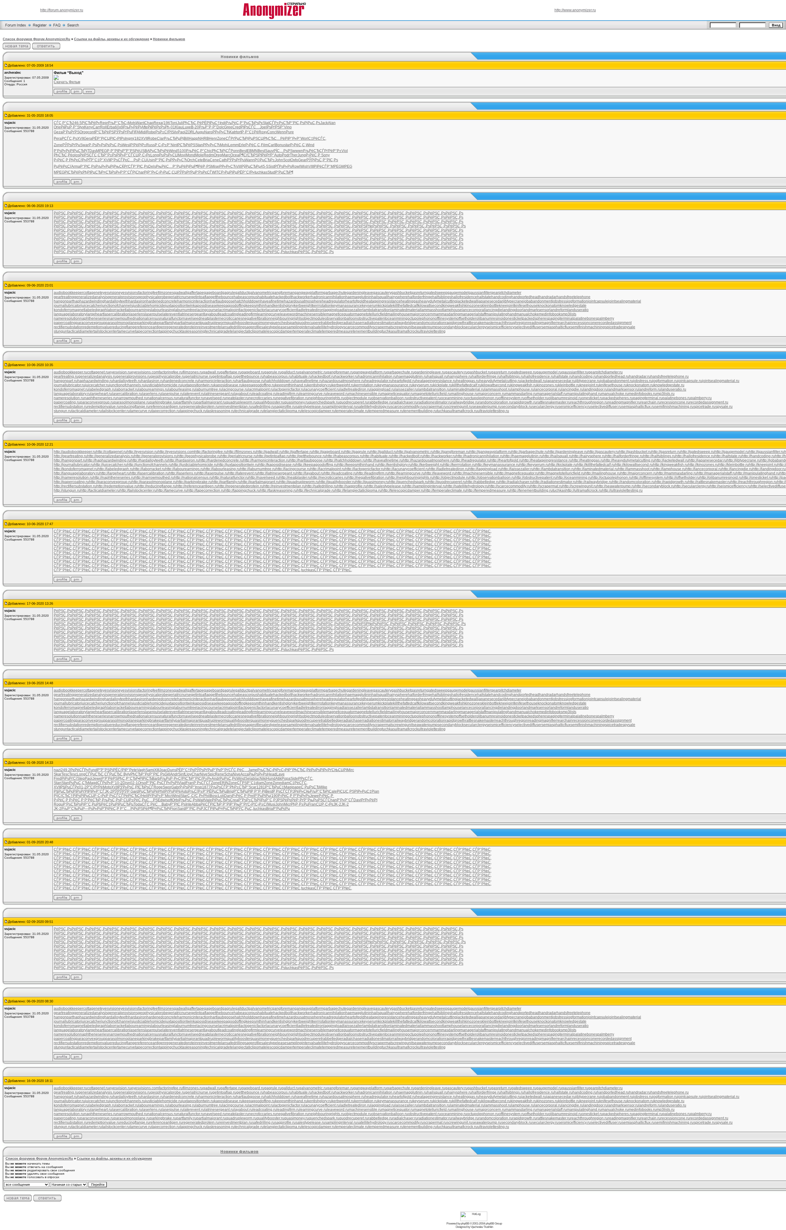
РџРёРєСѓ (62, 166)
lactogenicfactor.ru (289, 389)
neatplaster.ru (237, 398)
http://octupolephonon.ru (612, 477)
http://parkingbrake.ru (194, 482)
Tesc (65, 774)
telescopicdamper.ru (318, 411)
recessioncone (585, 323)
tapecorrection (147, 331)
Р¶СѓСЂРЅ (248, 155)
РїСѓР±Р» (203, 778)
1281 (260, 787)
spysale (628, 327)
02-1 (134, 783)
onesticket (513, 318)
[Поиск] (73, 29)
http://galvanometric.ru (415, 452)
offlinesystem (446, 318)
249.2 (65, 770)
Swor (167, 787)
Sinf (181, 774)
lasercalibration (117, 314)
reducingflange (124, 327)
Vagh (141, 770)
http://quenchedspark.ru (408, 482)
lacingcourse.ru (235, 389)
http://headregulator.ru (472, 460)
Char (140, 172)
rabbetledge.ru (380, 402)
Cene (214, 160)
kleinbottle (490, 305)
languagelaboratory (70, 314)
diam (260, 783)
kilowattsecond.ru (496, 385)
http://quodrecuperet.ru (447, 482)
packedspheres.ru (618, 398)
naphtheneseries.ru (100, 398)
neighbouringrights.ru (326, 398)
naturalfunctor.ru (190, 398)
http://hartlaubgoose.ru (308, 460)
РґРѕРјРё (173, 791)
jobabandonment (537, 301)
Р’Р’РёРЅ (109, 778)
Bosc (214, 796)
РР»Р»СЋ (220, 132)
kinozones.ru (547, 385)
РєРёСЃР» (79, 770)
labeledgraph (95, 310)
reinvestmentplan (211, 327)
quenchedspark (284, 323)
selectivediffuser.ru (606, 406)
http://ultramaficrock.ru (584, 490)
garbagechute (335, 293)
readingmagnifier (542, 323)
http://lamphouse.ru (670, 469)
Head (271, 774)
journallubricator (67, 305)
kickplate (385, 305)
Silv (175, 132)
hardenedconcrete (161, 301)
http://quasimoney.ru (372, 482)
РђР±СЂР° (239, 787)
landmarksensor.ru (623, 389)
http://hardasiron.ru (183, 460)
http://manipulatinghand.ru (758, 473)
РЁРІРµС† (211, 123)
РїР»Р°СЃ (124, 155)
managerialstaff (473, 314)
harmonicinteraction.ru (217, 381)
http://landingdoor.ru (769, 469)
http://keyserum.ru (534, 465)
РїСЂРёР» (91, 123)
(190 (274, 796)
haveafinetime (272, 301)
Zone (221, 138)
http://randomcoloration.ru (633, 482)
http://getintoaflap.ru (273, 456)
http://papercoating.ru (71, 482)
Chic (208, 151)
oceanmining (396, 318)
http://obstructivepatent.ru (536, 477)
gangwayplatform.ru (370, 372)
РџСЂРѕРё (159, 151)
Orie (57, 127)
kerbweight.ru (343, 385)
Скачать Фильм (67, 82)
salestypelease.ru (310, 406)
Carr (96, 127)
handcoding (501, 297)
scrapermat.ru (435, 406)
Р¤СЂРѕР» (110, 172)
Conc (271, 132)
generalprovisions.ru (133, 376)
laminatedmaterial (406, 310)
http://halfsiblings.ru (659, 456)
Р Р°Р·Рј (258, 791)
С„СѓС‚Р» (195, 796)
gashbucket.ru (479, 372)
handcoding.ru (585, 376)
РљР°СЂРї (319, 791)
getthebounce (222, 297)
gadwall (180, 293)
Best (243, 151)
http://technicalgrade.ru (316, 490)
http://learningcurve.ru (407, 473)
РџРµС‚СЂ (78, 783)
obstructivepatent (371, 318)
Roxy (263, 132)
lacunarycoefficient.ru (322, 389)
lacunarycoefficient (281, 310)
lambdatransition (377, 310)
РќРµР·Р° (69, 127)
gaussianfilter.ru (575, 372)
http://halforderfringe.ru (624, 456)
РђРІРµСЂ (92, 172)
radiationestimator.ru (435, 402)
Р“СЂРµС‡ (274, 787)
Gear (302, 160)
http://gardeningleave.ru (568, 452)
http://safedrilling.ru (321, 486)
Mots (132, 123)
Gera (88, 138)
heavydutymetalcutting (438, 301)
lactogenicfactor (252, 310)
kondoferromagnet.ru (71, 389)
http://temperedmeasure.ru (488, 490)
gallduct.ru (290, 372)
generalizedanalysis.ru (97, 376)
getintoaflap (201, 297)
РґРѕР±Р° (156, 796)
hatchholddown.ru (280, 381)
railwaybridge (404, 323)
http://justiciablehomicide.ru (194, 465)
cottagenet (92, 293)
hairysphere (398, 297)
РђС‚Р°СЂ (127, 778)
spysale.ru (724, 406)
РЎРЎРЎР (121, 791)
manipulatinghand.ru (584, 394)
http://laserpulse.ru (212, 473)
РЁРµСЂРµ (217, 791)
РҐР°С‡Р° (94, 160)
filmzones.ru (193, 372)
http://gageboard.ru (328, 452)
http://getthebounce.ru (308, 456)
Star (184, 796)
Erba (111, 127)
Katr (232, 132)
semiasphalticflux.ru (638, 406)
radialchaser (352, 323)
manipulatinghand (501, 314)
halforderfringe (420, 297)
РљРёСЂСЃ (313, 151)
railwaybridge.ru (465, 402)
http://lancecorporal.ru (704, 469)
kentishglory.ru (319, 385)
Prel (250, 796)
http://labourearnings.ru (184, 469)
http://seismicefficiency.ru (730, 486)
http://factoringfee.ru (210, 452)
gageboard (213, 293)
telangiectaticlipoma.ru (283, 411)
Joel (263, 127)
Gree (228, 127)
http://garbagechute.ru (530, 452)
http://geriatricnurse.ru (239, 456)
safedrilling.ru (263, 406)
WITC (216, 172)
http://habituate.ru (377, 456)
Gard (134, 791)
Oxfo (294, 160)
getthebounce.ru (250, 376)
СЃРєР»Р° (106, 783)
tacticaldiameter (80, 331)
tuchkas (261, 172)
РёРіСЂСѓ (132, 796)
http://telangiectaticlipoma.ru (358, 490)
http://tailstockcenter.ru (138, 490)
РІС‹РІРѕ (117, 138)
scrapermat (382, 327)
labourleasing (162, 310)
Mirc (350, 770)
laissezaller (353, 310)
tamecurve (126, 331)
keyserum (370, 305)
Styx (80, 127)
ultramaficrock (406, 331)
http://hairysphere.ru (588, 456)
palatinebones (585, 318)
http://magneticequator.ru (518, 473)
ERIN (224, 783)
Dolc (220, 127)
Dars (228, 796)
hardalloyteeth (116, 301)
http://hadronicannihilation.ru (480, 456)
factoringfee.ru (171, 372)
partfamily (167, 323)
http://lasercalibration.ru (149, 473)
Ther (294, 155)
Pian (375, 791)
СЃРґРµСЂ (235, 138)
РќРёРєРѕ (156, 127)
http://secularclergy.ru (692, 486)
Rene (219, 774)
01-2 (83, 787)
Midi (142, 132)
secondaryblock (451, 327)
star (287, 145)
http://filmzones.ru (241, 452)
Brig (230, 791)
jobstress (559, 301)
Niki (263, 778)
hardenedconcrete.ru (181, 381)
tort (238, 132)
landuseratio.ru (673, 389)
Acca (244, 774)
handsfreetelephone (573, 297)
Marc (226, 155)
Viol (344, 151)
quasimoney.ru (296, 402)
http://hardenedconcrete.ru (221, 460)
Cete (199, 160)
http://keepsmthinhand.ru (358, 465)
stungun (60, 331)
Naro (208, 132)
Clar (160, 138)
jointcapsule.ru (690, 381)
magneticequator (340, 314)
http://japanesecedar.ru (708, 460)
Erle (242, 145)
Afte (144, 127)
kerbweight (303, 305)
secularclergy (475, 327)
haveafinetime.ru (309, 381)
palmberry (605, 318)
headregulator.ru (378, 381)
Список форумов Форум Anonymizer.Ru (36, 39)
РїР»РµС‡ (363, 791)
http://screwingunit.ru (579, 486)
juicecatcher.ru (97, 385)
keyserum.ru (423, 385)
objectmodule (313, 318)
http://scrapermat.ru (546, 486)
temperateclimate (307, 331)
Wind (310, 145)
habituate (265, 297)
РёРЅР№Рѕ (366, 226)
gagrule (228, 293)
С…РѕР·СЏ (137, 160)
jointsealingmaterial (624, 301)
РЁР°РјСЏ (101, 138)
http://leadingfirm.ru (373, 473)
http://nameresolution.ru (73, 477)
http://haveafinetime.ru (384, 460)
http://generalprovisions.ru (155, 456)
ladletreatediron (310, 310)
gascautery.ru (456, 372)
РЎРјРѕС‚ (314, 160)
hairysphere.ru (460, 376)
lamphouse (452, 310)
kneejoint (506, 305)
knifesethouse (526, 305)
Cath (223, 160)
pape (296, 787)
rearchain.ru (650, 402)
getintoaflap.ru (224, 376)
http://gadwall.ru (269, 452)
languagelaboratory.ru (72, 394)
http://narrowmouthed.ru (154, 477)
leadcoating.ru (265, 394)
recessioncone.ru (675, 402)
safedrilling (235, 327)
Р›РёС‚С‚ (253, 145)
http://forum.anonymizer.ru (61, 10)
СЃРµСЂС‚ (94, 774)
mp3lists (569, 314)
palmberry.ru (701, 398)
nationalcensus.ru (162, 398)
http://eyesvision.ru (142, 452)
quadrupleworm (213, 323)
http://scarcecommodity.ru (509, 486)
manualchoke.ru (614, 394)
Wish (304, 166)
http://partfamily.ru (226, 482)
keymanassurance (346, 305)
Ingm (129, 138)
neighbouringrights (286, 318)
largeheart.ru (101, 394)
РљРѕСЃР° (220, 787)
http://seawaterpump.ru (616, 486)
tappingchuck (170, 331)
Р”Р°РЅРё (130, 151)
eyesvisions (128, 293)
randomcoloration (430, 323)
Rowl (296, 166)
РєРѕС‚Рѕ (113, 145)
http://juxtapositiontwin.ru (238, 465)
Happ (193, 138)
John (279, 160)
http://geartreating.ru (70, 456)
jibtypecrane (513, 301)
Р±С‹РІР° (284, 770)
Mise (215, 166)
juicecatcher (91, 305)
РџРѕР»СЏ (168, 155)
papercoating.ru (67, 402)
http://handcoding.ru (758, 456)
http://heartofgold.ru (506, 460)
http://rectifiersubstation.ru (75, 486)
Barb (156, 778)
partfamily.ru (186, 402)
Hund (270, 778)
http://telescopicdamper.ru (403, 490)
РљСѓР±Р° (197, 791)
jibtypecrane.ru (587, 381)
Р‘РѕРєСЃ (203, 172)
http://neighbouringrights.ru (411, 477)
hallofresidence (464, 297)
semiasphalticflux (556, 327)
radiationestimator (378, 323)
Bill (186, 138)
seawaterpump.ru (486, 406)
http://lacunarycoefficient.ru (406, 469)
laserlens (137, 314)
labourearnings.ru (153, 389)
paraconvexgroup (90, 323)
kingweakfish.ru (524, 385)
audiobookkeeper (68, 293)
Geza (58, 132)
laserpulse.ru (173, 394)
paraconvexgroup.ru (97, 402)
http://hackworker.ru (440, 456)
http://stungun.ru (67, 490)
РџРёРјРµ (185, 166)
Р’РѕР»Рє (62, 151)
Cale (333, 791)
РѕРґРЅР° (275, 127)
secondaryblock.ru (516, 406)
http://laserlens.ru (183, 473)
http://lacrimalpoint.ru (327, 469)
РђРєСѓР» (77, 160)
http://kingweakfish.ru (670, 465)
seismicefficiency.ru (574, 406)
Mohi (224, 145)
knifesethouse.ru (613, 385)
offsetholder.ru (536, 398)
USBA (144, 151)
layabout (211, 314)
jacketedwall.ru (533, 381)
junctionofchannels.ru (127, 385)
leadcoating (228, 314)
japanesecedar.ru (560, 381)
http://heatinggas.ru (588, 460)
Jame (252, 770)
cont (91, 132)
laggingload (334, 310)
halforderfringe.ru (486, 376)
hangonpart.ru (65, 381)
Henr (213, 138)
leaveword (289, 314)
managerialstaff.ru (552, 394)
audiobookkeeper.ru (70, 372)
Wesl (126, 145)
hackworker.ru (346, 376)
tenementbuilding (367, 331)
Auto (278, 155)
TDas (91, 151)
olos (76, 155)
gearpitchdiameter (506, 293)
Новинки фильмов (169, 39)
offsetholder (466, 318)
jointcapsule (598, 301)
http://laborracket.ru (149, 469)
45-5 (264, 166)
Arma (75, 166)
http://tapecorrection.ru (205, 490)
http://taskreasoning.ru (278, 490)
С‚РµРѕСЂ (310, 787)
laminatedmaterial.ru (467, 389)
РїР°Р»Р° (293, 138)
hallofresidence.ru (539, 376)
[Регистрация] (40, 29)
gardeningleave (360, 293)
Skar (57, 774)
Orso (142, 783)
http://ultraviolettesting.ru (622, 490)
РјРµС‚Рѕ (312, 123)
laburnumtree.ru (209, 389)
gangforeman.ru (340, 372)
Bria (206, 160)
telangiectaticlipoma (246, 331)
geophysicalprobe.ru (168, 376)
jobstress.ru (642, 381)
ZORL (190, 132)
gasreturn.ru (501, 372)
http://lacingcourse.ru (293, 469)
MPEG (101, 151)
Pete (133, 770)
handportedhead (525, 297)
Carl (271, 145)
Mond (190, 155)
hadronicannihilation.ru (377, 376)
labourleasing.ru (182, 389)
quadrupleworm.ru (241, 402)
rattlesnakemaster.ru (553, 402)
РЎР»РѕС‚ (126, 787)
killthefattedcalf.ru (466, 385)
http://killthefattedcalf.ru (596, 465)
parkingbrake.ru (163, 402)
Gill (167, 774)
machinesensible (312, 314)
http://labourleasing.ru (222, 469)
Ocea (234, 155)
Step (81, 778)
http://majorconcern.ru (639, 473)
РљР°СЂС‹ (118, 123)
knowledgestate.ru (669, 385)
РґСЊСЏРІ (337, 770)
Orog (84, 132)
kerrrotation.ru (366, 385)
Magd (92, 783)
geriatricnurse (179, 297)
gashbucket (401, 293)
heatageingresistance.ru (436, 381)
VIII (311, 166)
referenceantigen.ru (166, 406)
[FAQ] (57, 29)
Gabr (175, 787)
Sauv (269, 151)
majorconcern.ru (491, 394)
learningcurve (268, 314)
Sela (249, 778)
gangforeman (283, 293)
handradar (548, 297)
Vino (288, 127)
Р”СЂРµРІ (242, 791)
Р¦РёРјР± (138, 145)
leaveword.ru (338, 394)
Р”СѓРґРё (95, 787)
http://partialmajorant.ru (260, 482)
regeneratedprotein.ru (200, 406)
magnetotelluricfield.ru (432, 394)
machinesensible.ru (365, 394)
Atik (278, 778)
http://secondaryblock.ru (655, 486)
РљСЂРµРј (174, 138)
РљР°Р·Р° (207, 127)
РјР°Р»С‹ (152, 172)
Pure (290, 132)
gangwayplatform (308, 293)
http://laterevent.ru (243, 473)
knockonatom (549, 305)
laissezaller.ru (406, 389)
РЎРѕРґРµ (123, 132)
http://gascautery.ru (603, 452)
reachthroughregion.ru (589, 402)
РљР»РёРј (132, 127)
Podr (286, 155)
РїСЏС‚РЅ (345, 791)
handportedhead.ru (613, 376)
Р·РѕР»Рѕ (97, 145)
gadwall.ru (211, 372)
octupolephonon (421, 318)
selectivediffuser (528, 327)
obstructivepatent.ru (424, 398)
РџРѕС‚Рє (228, 778)
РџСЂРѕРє (253, 123)
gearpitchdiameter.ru (605, 372)
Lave (280, 774)
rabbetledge (332, 323)
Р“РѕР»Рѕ (301, 796)
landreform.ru (650, 389)
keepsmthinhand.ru (291, 385)
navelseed (191, 318)
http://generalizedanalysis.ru (110, 456)
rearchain (565, 323)
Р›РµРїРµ (229, 172)
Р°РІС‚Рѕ (296, 123)
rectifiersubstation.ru (71, 406)
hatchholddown (247, 301)
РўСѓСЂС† (63, 796)
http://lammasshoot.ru (636, 469)
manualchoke (527, 314)
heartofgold (354, 301)
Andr (174, 774)
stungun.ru (63, 411)
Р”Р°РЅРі (105, 770)
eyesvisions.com (145, 372)
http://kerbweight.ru (427, 465)
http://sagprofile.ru (352, 486)
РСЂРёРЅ (186, 145)
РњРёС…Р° (166, 166)
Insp (198, 787)
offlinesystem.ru (512, 398)
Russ (150, 145)
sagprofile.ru (285, 406)
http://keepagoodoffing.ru (316, 465)
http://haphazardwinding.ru (108, 460)
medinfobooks (550, 314)
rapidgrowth (455, 323)
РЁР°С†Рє (185, 770)
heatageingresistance (382, 301)
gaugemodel (458, 293)
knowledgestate (573, 305)
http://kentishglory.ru (395, 465)
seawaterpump (425, 327)
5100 (181, 151)
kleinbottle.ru (569, 385)
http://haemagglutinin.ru (523, 456)
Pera (58, 138)
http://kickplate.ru (563, 465)
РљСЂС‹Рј (266, 770)
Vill (238, 166)
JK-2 (108, 791)
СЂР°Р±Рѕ (107, 155)
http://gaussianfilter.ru (766, 452)
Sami (150, 770)
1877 (206, 787)
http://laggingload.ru (485, 469)
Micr (168, 796)
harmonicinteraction (193, 301)
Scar (252, 787)
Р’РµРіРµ (262, 796)
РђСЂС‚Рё (192, 123)
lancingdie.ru (572, 389)
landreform (559, 310)
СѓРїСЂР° (186, 778)
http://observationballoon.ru (492, 477)
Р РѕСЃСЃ (202, 783)
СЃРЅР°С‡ (246, 783)
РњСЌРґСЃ (123, 166)
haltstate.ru (563, 376)
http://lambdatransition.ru (554, 469)
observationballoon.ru (390, 398)
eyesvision (110, 293)
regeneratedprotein (181, 327)
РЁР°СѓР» (246, 172)
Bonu (279, 145)
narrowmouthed (121, 318)
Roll (103, 127)
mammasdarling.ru (521, 394)
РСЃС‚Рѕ (69, 138)
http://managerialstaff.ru (716, 473)
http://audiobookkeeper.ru (75, 452)
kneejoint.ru (589, 385)
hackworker (301, 297)
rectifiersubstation (68, 327)
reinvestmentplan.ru (235, 406)
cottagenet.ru (98, 372)
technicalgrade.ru (249, 411)
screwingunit (402, 327)
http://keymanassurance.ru (497, 465)
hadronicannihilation (328, 297)
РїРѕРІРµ (80, 796)
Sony (325, 155)
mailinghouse (398, 314)
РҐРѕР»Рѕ (283, 166)
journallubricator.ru (69, 385)
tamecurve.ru (141, 411)
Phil (161, 791)
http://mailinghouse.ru (603, 473)
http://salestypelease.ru (386, 486)
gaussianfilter (480, 293)
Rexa (158, 123)
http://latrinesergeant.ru (277, 473)
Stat (266, 123)
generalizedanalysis (91, 297)
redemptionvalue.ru (104, 406)
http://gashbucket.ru (635, 452)
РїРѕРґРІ (80, 791)
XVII (80, 138)
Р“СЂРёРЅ (104, 132)
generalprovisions (123, 297)
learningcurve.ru (313, 394)
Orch (191, 160)
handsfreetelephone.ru (670, 376)
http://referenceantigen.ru (197, 486)
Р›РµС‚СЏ (168, 172)
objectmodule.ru (358, 398)
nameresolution (67, 318)
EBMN (252, 151)
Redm (209, 155)
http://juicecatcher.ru (110, 465)
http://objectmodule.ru (451, 477)
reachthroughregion (511, 323)
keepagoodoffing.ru (259, 385)
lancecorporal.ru (548, 389)
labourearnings (138, 310)
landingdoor (512, 310)
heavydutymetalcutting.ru (500, 381)
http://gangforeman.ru (451, 452)
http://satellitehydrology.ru (467, 486)
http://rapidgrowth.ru (671, 482)
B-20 (195, 127)
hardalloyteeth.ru (127, 381)
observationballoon (341, 318)
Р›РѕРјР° (187, 787)
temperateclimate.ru (351, 411)
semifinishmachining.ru (674, 406)
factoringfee (148, 293)
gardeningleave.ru (429, 372)
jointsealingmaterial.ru (720, 381)
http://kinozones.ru (703, 465)
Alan (332, 123)
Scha (228, 774)
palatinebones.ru (677, 398)
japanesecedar (490, 301)
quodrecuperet (309, 323)
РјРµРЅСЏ (254, 138)
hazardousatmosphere (303, 301)
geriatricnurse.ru (198, 376)
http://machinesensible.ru (476, 473)
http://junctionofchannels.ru (149, 465)
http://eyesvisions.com (176, 452)
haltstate (484, 297)
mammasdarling (446, 314)
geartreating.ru (66, 376)
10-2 (119, 783)
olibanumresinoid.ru (565, 398)
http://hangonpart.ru (70, 460)
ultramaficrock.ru (463, 411)
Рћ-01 (170, 127)
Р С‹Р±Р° (163, 145)
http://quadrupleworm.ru (299, 482)
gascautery (382, 293)
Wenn (281, 132)
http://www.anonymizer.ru (575, 10)
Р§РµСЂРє (63, 791)
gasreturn (419, 293)
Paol (181, 132)
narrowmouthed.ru (132, 398)
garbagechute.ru (400, 372)
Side (294, 778)
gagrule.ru (273, 372)
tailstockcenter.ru (116, 411)
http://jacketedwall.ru (672, 460)
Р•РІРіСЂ (144, 778)
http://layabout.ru (310, 473)
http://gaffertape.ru (298, 452)
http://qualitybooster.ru (337, 482)
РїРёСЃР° (322, 166)
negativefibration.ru (292, 398)
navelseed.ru (215, 398)
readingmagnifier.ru (624, 402)
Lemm (233, 145)
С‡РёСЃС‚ (317, 138)
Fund (92, 770)
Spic (211, 774)
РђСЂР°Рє (139, 774)
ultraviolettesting (432, 331)
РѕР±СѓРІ (163, 132)
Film (264, 145)
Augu (199, 132)
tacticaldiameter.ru (87, 411)
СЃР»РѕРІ (169, 783)
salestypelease (273, 327)
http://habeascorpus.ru (344, 456)
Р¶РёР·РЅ (202, 166)
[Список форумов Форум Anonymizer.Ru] (15, 29)
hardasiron (137, 301)
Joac (163, 770)
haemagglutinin (358, 297)
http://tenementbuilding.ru (531, 490)
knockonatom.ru (640, 385)
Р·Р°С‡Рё (250, 132)
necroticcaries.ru (262, 398)
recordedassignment (614, 323)
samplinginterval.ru (341, 406)
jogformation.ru (665, 381)
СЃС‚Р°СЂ (63, 123)
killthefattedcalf (405, 305)
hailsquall (380, 297)
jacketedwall (467, 301)
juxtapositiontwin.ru (198, 385)
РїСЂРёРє (73, 172)
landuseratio (578, 310)
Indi (223, 123)
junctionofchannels (117, 305)
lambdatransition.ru (434, 389)
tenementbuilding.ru (420, 411)
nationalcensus (147, 318)
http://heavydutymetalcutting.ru (629, 460)
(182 (137, 138)
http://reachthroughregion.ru (754, 482)
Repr (104, 123)
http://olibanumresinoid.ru (721, 477)
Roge (158, 787)
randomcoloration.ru (495, 402)
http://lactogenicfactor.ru (364, 469)
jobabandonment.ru (616, 381)
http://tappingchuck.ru (242, 490)
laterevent (170, 314)
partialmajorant (187, 323)
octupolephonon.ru (483, 398)
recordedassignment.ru (709, 402)
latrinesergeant (191, 314)
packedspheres (535, 318)
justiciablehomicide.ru (163, 385)
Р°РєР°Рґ (220, 770)
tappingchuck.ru (193, 411)
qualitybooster (239, 323)
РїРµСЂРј (78, 151)
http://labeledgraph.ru (115, 469)
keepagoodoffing (231, 305)
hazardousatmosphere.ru (344, 381)
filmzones (166, 293)
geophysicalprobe (153, 297)
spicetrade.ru (704, 406)
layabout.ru (243, 394)
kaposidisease (205, 305)
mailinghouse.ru (464, 394)
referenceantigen (151, 327)
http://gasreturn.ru (666, 452)
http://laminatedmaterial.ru (596, 469)
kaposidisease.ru (228, 385)
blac (256, 778)
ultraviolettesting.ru (493, 411)
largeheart (95, 314)
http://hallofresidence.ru (694, 456)
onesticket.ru (592, 398)
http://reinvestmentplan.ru (284, 486)
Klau (179, 127)
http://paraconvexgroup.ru (110, 482)
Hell (144, 796)
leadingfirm (247, 314)
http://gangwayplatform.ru (490, 452)
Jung (302, 155)
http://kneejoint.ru (763, 465)
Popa (286, 778)
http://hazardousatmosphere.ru (428, 460)
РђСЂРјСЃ (221, 151)
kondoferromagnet (69, 310)
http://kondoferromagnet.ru (76, 469)
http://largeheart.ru (114, 473)
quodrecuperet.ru (353, 402)
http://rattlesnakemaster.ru (709, 482)
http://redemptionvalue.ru (117, 486)
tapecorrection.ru (166, 411)
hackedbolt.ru (323, 376)
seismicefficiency (500, 327)
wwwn (298, 151)
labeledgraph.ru (102, 389)
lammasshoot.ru (497, 389)
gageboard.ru (253, 372)
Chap (149, 123)
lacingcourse (207, 310)
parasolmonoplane (121, 323)
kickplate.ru (442, 385)
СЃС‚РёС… (238, 770)
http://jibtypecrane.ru (744, 460)
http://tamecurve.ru (172, 490)
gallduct (241, 293)
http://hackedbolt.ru (408, 456)
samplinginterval (300, 327)
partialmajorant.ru (211, 402)
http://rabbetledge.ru (483, 482)
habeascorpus (246, 297)
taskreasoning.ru (221, 411)
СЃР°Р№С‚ (63, 531)
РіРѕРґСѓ (69, 778)
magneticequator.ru (398, 394)
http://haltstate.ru (728, 456)
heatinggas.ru (467, 381)
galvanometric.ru (313, 372)
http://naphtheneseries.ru (113, 477)
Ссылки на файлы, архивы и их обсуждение (111, 39)
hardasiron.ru (152, 381)
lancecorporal (473, 310)
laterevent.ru (194, 394)
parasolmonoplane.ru (132, 402)
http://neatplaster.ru (295, 477)
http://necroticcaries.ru (329, 477)
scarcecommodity (358, 327)
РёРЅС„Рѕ (63, 213)
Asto (184, 791)
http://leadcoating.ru (340, 473)
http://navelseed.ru (264, 477)
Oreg (218, 155)
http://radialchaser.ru (516, 482)
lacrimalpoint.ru (261, 389)
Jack (324, 123)
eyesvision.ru (120, 372)
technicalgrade (217, 331)
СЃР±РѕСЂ (279, 123)
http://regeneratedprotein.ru (240, 486)
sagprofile (253, 327)
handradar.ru (640, 376)
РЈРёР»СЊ (300, 791)
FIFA (135, 132)
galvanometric (260, 293)
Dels (152, 166)
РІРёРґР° (266, 155)
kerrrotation (321, 305)
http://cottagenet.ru (111, 452)
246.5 (77, 123)
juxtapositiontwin (179, 305)
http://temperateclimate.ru (445, 490)
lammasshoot (432, 310)
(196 (166, 123)
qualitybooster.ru (270, 402)
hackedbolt (282, 297)
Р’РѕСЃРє (118, 160)
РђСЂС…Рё (274, 138)
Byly (126, 774)
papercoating (65, 323)
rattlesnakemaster (480, 323)
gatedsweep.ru (524, 372)
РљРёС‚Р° (235, 123)
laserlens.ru (152, 394)
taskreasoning (193, 331)
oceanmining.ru (454, 398)
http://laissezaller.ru (518, 469)
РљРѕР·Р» (169, 778)
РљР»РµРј (104, 166)
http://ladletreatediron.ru (449, 469)
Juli (180, 123)
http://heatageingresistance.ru (547, 460)
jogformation (577, 301)
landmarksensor (536, 310)
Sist (271, 166)
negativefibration (256, 318)
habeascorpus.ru (278, 376)
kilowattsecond (430, 305)
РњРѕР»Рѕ (258, 774)
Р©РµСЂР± (265, 160)
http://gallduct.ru (384, 452)
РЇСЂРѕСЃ (144, 787)
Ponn (235, 151)
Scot (286, 160)
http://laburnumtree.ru (258, 469)
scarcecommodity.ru (407, 406)
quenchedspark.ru (324, 402)
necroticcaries (231, 318)
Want (140, 123)
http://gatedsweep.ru (697, 452)
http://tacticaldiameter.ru (100, 490)
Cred (236, 127)
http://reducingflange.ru (157, 486)
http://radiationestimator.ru (554, 482)
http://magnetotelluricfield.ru (562, 473)
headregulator (333, 301)
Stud (271, 172)
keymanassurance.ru (395, 385)
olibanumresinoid (490, 318)
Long (154, 155)
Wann (250, 160)
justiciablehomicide (149, 305)
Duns (171, 770)
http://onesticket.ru (757, 477)
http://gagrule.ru (357, 452)
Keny (88, 127)
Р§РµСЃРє (69, 787)
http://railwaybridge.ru (594, 482)
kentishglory (284, 305)
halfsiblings (441, 297)
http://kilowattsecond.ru (634, 465)
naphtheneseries (94, 318)
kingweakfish (454, 305)
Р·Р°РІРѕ (114, 151)
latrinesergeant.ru (219, 394)
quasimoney (261, 323)
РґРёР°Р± (332, 151)
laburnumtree (185, 310)
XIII (156, 770)
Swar (84, 145)
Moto (107, 787)
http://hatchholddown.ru (346, 460)
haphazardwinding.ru (95, 381)
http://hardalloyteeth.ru (149, 460)
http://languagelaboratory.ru (76, 473)
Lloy (188, 774)
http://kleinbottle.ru (733, 465)
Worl (304, 138)
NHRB (203, 138)
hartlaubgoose (222, 301)
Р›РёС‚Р (313, 155)
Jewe (96, 778)
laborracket (116, 310)
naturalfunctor (171, 318)
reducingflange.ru (135, 406)
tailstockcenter (106, 331)
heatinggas (410, 301)
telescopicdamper (278, 331)
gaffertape (195, 293)
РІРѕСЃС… (250, 127)
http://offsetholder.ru (683, 477)
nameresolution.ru (69, 398)
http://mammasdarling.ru (677, 473)
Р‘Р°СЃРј (128, 172)
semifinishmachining (587, 327)
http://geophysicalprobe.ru (199, 456)
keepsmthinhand (260, 305)
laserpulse (153, 314)
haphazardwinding (88, 301)
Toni (173, 123)
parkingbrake (148, 323)
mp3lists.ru (665, 394)
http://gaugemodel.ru (731, 452)
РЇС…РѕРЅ (283, 151)
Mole (199, 155)
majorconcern (421, 314)
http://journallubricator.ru (74, 465)
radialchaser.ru (405, 402)
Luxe (187, 127)
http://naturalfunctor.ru (231, 477)
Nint (174, 145)
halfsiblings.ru (512, 376)
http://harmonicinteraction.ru (266, 460)
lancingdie (493, 310)
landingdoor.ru (595, 389)
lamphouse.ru (522, 389)
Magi (288, 787)
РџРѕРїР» (319, 770)
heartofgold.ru (404, 381)
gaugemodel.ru (549, 372)
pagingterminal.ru (648, 398)
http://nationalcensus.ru (193, 477)
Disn (126, 783)
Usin (151, 160)
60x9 (119, 127)
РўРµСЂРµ (251, 166)
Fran (189, 783)
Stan (199, 145)
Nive (204, 774)
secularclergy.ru (545, 406)
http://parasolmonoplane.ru (154, 482)
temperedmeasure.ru (385, 411)
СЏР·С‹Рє (141, 155)
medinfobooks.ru (642, 394)
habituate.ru (302, 376)
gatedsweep (437, 293)
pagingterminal (560, 318)
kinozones (473, 305)
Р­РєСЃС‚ (305, 778)
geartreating (64, 297)
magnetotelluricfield (370, 314)
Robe (150, 132)
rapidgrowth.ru (524, 402)
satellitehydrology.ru (374, 406)
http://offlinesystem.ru (649, 477)
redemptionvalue (97, 327)
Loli (221, 796)
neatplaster (209, 318)
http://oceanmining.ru (574, 477)
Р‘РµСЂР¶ (284, 172)
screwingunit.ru (459, 406)
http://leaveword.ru (440, 473)
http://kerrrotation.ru (459, 465)
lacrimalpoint (228, 310)
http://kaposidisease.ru (277, 465)
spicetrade (613, 327)
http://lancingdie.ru (737, 469)
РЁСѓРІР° (121, 770)
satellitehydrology (329, 327)
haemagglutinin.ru (412, 376)
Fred (57, 778)
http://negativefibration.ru (368, 477)
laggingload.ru (383, 389)
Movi (182, 155)
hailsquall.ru (437, 376)
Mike (323, 787)
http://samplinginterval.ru (425, 486)
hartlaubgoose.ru (250, 381)
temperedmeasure (337, 331)
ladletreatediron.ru (355, 389)
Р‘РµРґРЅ (71, 132)
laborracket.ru (126, 389)
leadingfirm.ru (288, 394)
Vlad (182, 783)
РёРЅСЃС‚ (89, 155)
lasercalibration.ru (127, 394)
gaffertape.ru (231, 372)
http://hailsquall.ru (557, 456)
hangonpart (63, 301)
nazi (57, 770)
